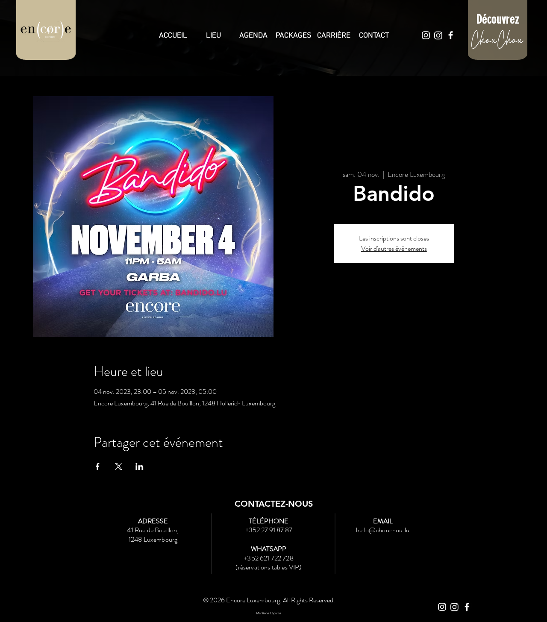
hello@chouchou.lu (382, 530)
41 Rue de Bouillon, (153, 530)
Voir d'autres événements (394, 248)
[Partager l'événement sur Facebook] (98, 466)
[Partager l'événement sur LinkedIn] (139, 466)
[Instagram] (426, 35)
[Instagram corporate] (438, 35)
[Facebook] (450, 35)
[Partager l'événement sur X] (119, 466)
